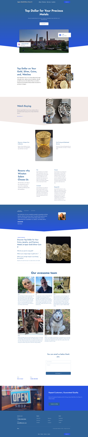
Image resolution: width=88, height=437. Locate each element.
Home (49, 420)
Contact (38, 422)
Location (49, 422)
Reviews (49, 418)
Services (38, 420)
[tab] (19, 211)
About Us (38, 418)
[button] (29, 251)
